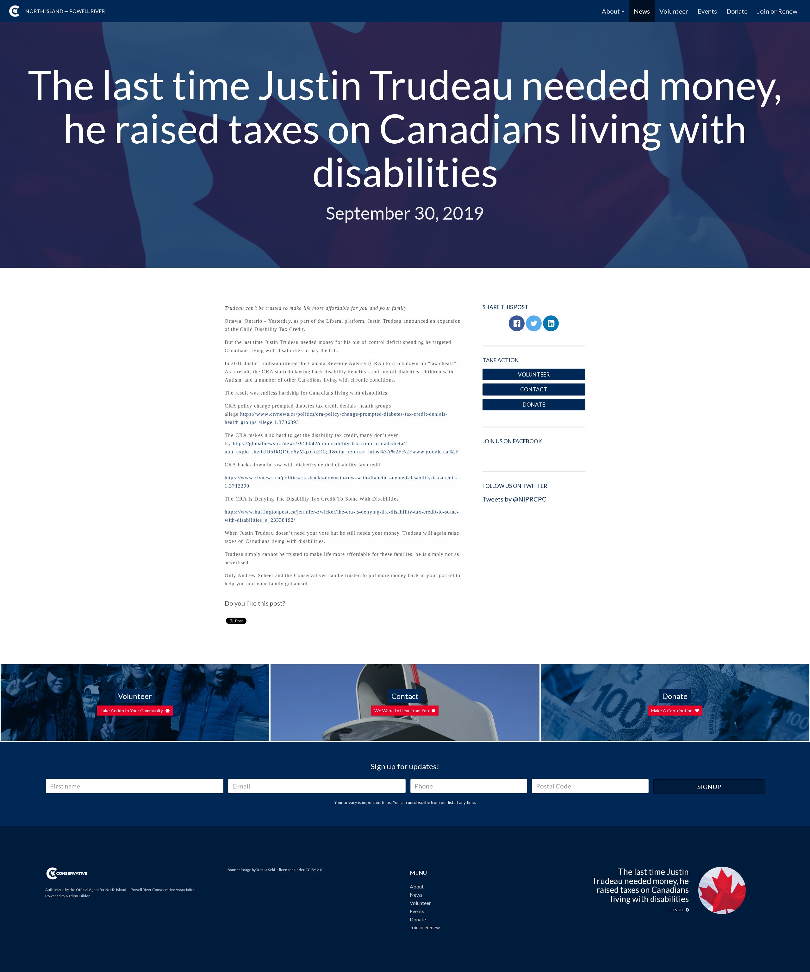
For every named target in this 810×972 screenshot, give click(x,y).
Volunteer (673, 11)
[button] (517, 323)
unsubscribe (419, 802)
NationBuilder (78, 896)
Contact (533, 389)
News (642, 11)
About (417, 886)
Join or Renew (777, 11)
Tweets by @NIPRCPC (514, 499)
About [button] (611, 11)
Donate (737, 11)
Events (707, 11)
